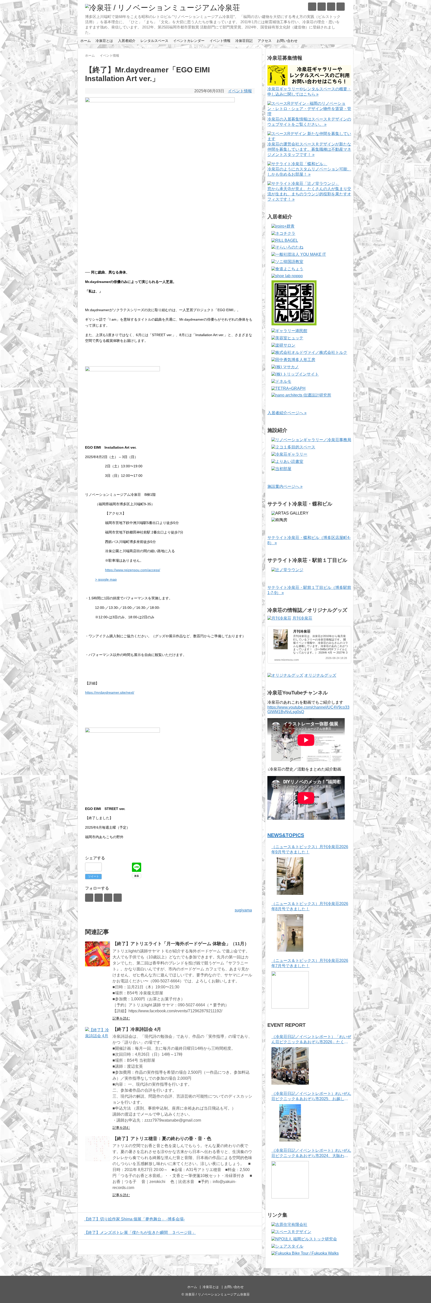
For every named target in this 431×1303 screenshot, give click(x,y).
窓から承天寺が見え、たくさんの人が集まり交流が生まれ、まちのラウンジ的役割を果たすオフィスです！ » (309, 194)
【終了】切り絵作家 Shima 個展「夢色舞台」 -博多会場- (134, 1219)
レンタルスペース (154, 41)
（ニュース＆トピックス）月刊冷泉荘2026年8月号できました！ (309, 906)
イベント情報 (220, 41)
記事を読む (121, 1018)
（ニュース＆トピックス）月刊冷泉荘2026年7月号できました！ (309, 963)
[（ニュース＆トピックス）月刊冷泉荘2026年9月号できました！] (290, 876)
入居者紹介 (126, 41)
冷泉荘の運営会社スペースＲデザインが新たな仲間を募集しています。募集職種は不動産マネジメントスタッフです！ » (309, 149)
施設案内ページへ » (285, 486)
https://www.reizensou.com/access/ (132, 570)
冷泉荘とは (104, 41)
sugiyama (243, 910)
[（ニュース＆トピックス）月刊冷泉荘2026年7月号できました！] (290, 990)
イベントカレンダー (189, 41)
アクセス (265, 41)
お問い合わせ (287, 41)
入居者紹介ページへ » (287, 413)
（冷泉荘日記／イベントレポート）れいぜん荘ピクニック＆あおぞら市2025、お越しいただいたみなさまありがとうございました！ (311, 1096)
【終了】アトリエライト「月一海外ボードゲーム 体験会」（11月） (180, 943)
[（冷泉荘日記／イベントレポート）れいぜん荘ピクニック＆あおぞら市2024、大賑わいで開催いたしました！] (290, 1179)
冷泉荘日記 (244, 41)
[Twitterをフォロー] (312, 6)
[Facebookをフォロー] (322, 6)
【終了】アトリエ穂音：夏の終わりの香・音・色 (161, 1138)
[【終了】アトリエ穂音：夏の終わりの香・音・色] (97, 1148)
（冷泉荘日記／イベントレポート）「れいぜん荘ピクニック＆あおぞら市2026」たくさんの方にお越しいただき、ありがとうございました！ (311, 1040)
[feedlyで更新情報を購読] (331, 6)
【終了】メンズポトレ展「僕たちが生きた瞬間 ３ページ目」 (140, 1232)
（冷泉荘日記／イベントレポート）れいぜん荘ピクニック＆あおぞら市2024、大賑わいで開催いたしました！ (311, 1153)
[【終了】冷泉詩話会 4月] (97, 1039)
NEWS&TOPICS (285, 835)
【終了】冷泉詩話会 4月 (136, 1029)
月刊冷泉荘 (302, 618)
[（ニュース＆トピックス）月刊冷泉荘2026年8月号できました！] (290, 933)
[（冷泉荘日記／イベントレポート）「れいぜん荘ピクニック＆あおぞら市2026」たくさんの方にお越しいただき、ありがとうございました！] (290, 1066)
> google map (106, 579)
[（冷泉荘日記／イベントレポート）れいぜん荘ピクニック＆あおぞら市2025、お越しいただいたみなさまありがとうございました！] (290, 1123)
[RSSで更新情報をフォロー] (340, 6)
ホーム (85, 41)
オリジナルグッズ (320, 675)
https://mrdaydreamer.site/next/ (109, 692)
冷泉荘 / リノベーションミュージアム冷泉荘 (217, 1294)
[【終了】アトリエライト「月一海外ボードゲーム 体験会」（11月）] (97, 953)
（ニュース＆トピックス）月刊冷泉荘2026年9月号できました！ (309, 849)
